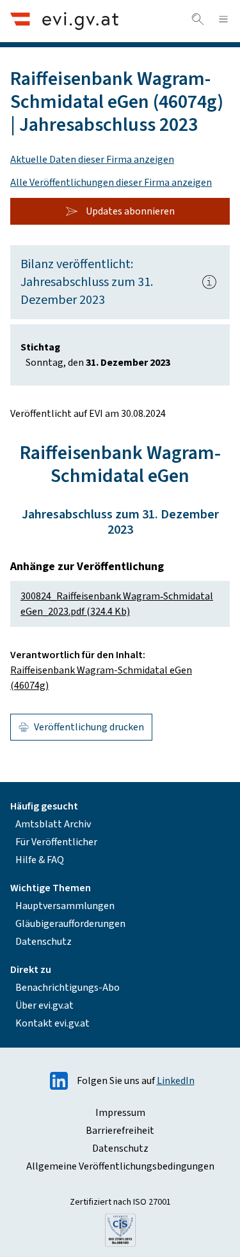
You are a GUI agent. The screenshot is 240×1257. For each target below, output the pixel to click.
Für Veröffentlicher (56, 842)
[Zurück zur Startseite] (64, 20)
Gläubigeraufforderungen (70, 924)
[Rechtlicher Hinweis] (209, 282)
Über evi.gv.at (44, 1005)
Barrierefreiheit (120, 1131)
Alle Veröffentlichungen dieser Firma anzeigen (111, 183)
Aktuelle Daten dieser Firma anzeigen (92, 160)
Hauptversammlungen (65, 906)
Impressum (120, 1113)
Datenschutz (43, 942)
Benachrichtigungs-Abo (67, 988)
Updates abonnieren (130, 211)
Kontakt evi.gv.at (52, 1023)
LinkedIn (176, 1081)
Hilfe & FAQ (39, 860)
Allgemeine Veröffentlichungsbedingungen (120, 1166)
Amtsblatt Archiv (53, 824)
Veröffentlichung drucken (89, 727)
